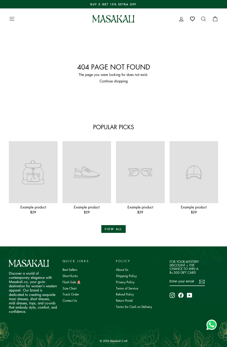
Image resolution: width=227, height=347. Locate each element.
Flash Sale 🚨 (72, 282)
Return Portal (124, 300)
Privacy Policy (125, 282)
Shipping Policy (126, 276)
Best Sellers (70, 269)
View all (113, 229)
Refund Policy (125, 294)
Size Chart (69, 288)
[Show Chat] (213, 324)
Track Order (71, 294)
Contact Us (70, 300)
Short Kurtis (70, 276)
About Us (122, 269)
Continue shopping (114, 81)
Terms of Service (127, 288)
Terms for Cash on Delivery (134, 306)
